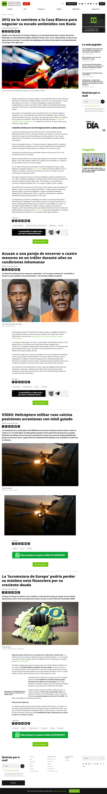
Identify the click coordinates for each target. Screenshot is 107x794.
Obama (61, 225)
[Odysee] (89, 764)
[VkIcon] (79, 4)
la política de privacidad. (94, 106)
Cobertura (50, 766)
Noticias (10, 9)
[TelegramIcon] (88, 4)
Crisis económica (33, 728)
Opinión (59, 9)
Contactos (50, 761)
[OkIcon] (93, 4)
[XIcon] (85, 4)
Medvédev (52, 225)
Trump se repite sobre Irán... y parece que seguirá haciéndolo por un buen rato (93, 170)
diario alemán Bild (21, 661)
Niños (36, 387)
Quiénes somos (51, 759)
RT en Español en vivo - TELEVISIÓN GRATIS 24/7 (91, 30)
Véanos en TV (71, 4)
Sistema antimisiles (18, 225)
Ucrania (29, 548)
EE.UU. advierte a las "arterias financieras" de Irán (91, 58)
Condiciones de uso (52, 771)
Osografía (88, 149)
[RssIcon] (103, 764)
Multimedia (76, 9)
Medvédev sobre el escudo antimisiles (36, 225)
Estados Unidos (27, 387)
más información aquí (60, 791)
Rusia (22, 548)
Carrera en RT (51, 768)
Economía (44, 728)
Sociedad (44, 387)
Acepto (92, 106)
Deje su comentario (40, 242)
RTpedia (32, 769)
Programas (41, 9)
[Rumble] (82, 4)
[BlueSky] (90, 4)
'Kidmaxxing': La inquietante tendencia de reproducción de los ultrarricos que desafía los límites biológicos (92, 82)
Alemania (15, 728)
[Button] (63, 4)
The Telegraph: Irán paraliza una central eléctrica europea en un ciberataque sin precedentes (92, 50)
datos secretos (37, 169)
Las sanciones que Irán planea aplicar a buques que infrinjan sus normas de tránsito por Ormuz (92, 65)
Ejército (15, 548)
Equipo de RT (95, 9)
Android (67, 760)
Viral (25, 9)
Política (52, 728)
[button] (40, 515)
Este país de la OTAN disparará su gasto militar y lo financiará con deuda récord (14, 692)
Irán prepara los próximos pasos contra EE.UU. (92, 73)
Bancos (23, 728)
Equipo (49, 764)
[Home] (4, 3)
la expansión (39, 210)
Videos (31, 764)
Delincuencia (16, 387)
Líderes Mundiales (34, 771)
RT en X (13, 783)
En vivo (26, 4)
